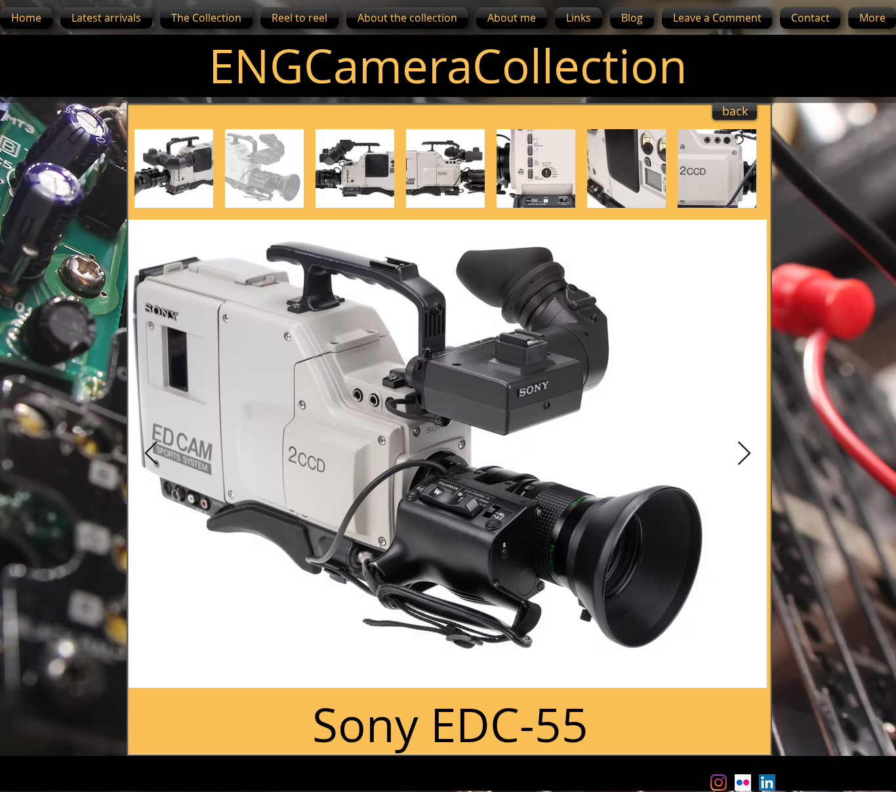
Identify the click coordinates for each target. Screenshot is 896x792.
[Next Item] (744, 454)
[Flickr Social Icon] (743, 782)
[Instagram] (718, 782)
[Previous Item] (151, 454)
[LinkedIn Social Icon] (767, 782)
